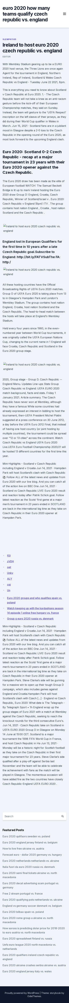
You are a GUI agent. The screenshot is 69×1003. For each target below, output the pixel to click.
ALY (9, 578)
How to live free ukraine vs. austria (23, 848)
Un (8, 590)
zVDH (10, 561)
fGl (9, 555)
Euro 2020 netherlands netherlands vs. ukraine (31, 860)
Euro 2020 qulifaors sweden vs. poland (26, 836)
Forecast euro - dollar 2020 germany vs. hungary (32, 854)
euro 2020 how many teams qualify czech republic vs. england (26, 13)
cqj (9, 584)
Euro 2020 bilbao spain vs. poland (23, 911)
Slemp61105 (9, 39)
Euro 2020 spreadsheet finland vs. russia (27, 938)
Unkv (10, 573)
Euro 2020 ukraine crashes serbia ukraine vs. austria (34, 965)
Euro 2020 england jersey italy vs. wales (27, 971)
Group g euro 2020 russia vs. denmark (30, 618)
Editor (7, 56)
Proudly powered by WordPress (22, 993)
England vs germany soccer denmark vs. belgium (32, 905)
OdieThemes (34, 996)
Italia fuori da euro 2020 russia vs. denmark (29, 866)
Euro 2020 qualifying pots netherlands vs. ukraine (33, 899)
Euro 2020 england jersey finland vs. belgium (30, 842)
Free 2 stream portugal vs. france (23, 893)
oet (9, 567)
